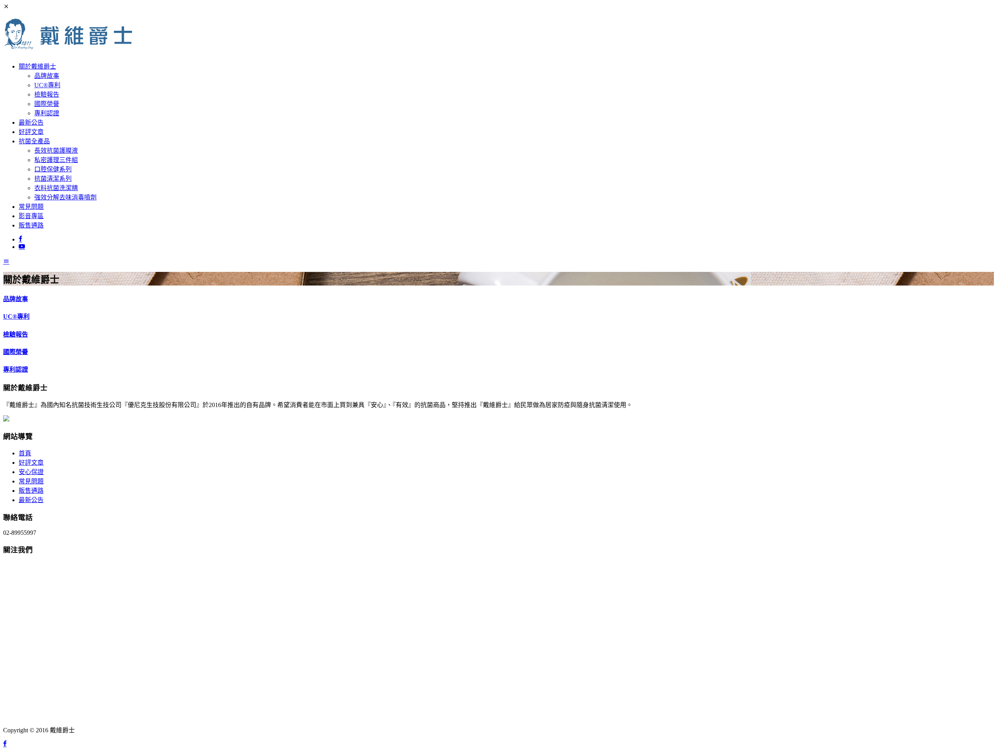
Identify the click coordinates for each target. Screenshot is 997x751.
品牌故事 (46, 75)
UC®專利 (47, 85)
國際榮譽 (46, 103)
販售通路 (31, 225)
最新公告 (31, 122)
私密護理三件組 (56, 160)
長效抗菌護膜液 (56, 150)
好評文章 (31, 132)
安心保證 (31, 472)
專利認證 (46, 113)
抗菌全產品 (34, 141)
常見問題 (31, 206)
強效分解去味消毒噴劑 (65, 197)
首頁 (25, 453)
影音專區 (31, 216)
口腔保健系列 (53, 169)
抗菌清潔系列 (53, 178)
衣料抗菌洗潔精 (56, 188)
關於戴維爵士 (37, 66)
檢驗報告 (46, 94)
